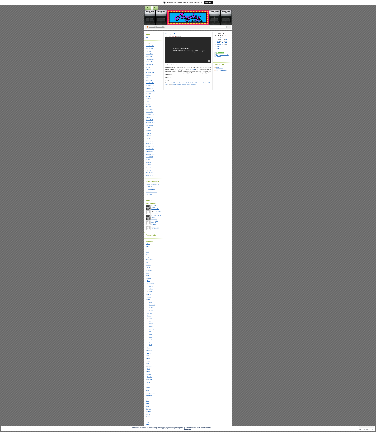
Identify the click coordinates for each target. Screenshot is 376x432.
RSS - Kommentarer (221, 70)
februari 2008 (149, 172)
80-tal (147, 254)
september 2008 (150, 154)
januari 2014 (149, 56)
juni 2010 (148, 98)
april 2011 (148, 77)
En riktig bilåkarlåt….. (151, 189)
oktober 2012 (149, 64)
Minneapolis (152, 305)
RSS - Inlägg (219, 68)
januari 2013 (149, 62)
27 (224, 44)
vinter (147, 424)
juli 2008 (148, 159)
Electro (149, 294)
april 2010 (148, 104)
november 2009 (150, 117)
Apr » (219, 48)
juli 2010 (148, 96)
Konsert (148, 267)
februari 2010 (149, 109)
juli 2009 (148, 128)
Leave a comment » (191, 84)
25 (220, 44)
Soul (148, 371)
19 (222, 42)
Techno (149, 385)
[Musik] (220, 53)
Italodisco (151, 291)
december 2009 (150, 114)
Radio (147, 401)
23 (217, 44)
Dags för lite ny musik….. (152, 184)
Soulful (150, 339)
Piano (150, 337)
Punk (148, 358)
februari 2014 (149, 54)
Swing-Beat (150, 379)
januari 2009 (149, 143)
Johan (153, 227)
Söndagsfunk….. (171, 34)
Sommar (148, 414)
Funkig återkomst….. (151, 192)
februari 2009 (149, 141)
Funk (148, 299)
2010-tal (148, 246)
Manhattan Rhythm (176, 84)
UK (149, 342)
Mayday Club (149, 270)
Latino (150, 334)
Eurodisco (151, 283)
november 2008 (150, 149)
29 (215, 46)
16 (217, 42)
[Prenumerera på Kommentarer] (215, 70)
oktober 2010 (149, 88)
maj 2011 (148, 75)
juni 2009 (148, 130)
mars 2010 (148, 106)
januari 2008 (149, 175)
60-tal (147, 249)
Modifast (192, 69)
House (149, 316)
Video (147, 422)
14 (226, 39)
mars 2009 (148, 138)
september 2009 (150, 122)
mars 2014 (148, 51)
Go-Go (150, 302)
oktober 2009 (149, 120)
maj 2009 (148, 133)
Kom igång (208, 2)
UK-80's (151, 310)
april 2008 (148, 167)
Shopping (148, 411)
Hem (148, 8)
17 (219, 42)
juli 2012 (148, 67)
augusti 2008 (149, 157)
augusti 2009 (149, 125)
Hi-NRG (151, 286)
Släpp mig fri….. (150, 186)
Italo (150, 331)
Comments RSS (160, 27)
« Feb (216, 48)
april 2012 (148, 69)
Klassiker (148, 265)
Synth (148, 382)
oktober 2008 (149, 151)
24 (219, 44)
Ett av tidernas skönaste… (154, 222)
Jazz (148, 348)
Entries (152, 27)
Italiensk (151, 289)
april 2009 (148, 135)
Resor (147, 406)
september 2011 (150, 72)
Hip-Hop (149, 313)
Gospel (151, 326)
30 (217, 46)
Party (147, 398)
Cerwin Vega (149, 260)
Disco (148, 281)
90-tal (147, 257)
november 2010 (150, 85)
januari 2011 (149, 80)
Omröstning (149, 395)
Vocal (150, 345)
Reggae (149, 366)
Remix (147, 403)
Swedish (149, 377)
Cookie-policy (187, 429)
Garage (151, 323)
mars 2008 (148, 170)
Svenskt (149, 374)
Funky (150, 321)
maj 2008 (148, 165)
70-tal (147, 252)
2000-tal (148, 244)
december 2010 (150, 83)
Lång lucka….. (149, 194)
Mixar (147, 273)
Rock (148, 369)
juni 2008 (148, 162)
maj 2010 (148, 101)
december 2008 (150, 146)
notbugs (153, 205)
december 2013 (150, 59)
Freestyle (149, 297)
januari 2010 (149, 112)
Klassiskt (149, 350)
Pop (148, 355)
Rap (148, 363)
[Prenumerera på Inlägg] (215, 68)
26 (222, 44)
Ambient (151, 318)
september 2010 (150, 91)
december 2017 (150, 46)
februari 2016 (149, 48)
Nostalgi (148, 390)
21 (226, 42)
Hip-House (152, 329)
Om (155, 8)
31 (219, 46)
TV (146, 419)
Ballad (149, 278)
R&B (148, 361)
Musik (147, 275)
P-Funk (151, 307)
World (148, 387)
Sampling (148, 409)
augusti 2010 (149, 93)
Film (147, 262)
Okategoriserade (150, 393)
